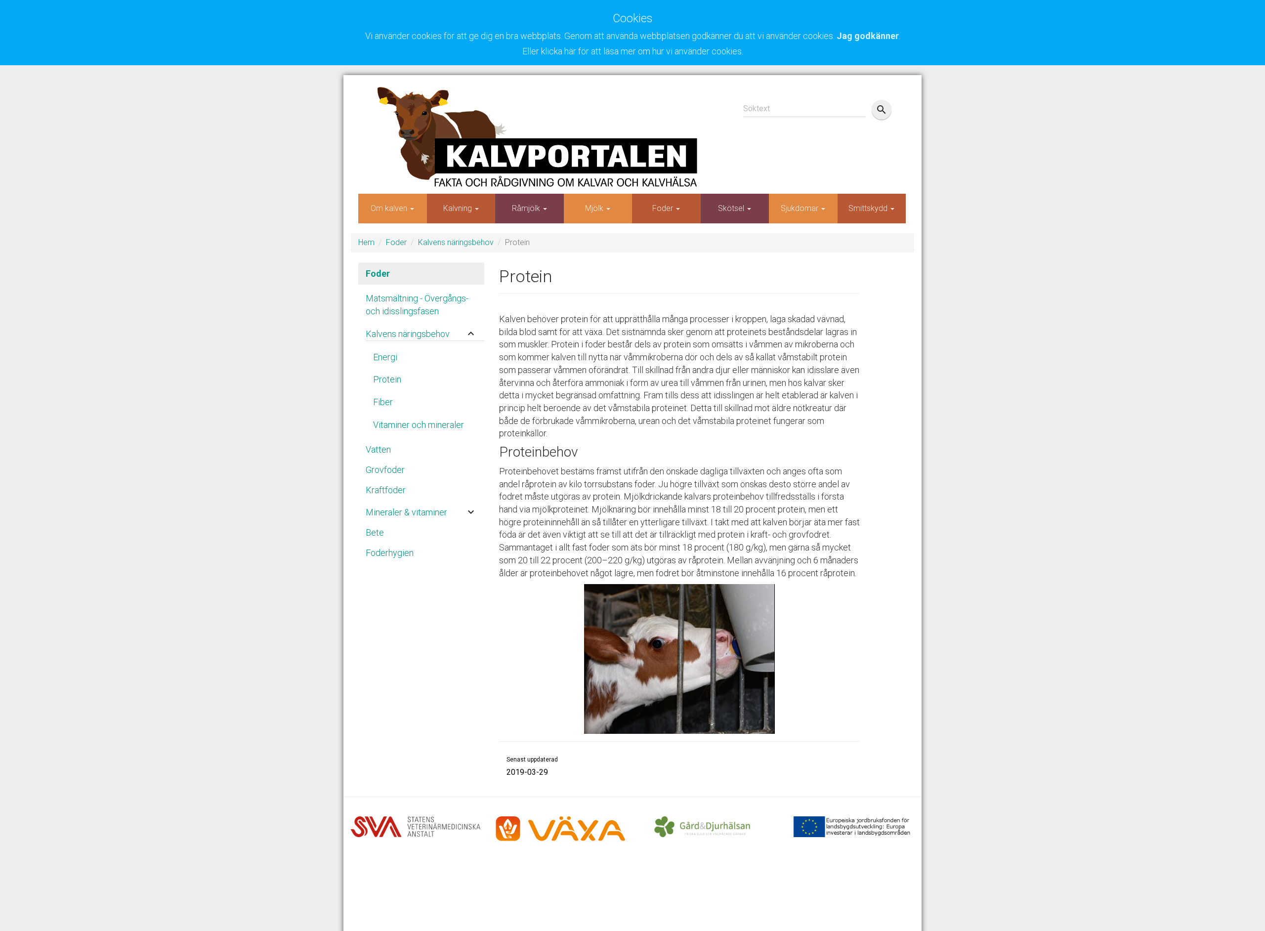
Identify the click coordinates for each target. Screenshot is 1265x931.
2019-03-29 (527, 772)
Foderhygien (390, 553)
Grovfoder (385, 470)
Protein (387, 379)
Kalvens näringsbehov (456, 242)
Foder (663, 208)
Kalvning (458, 208)
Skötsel (732, 208)
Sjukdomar (800, 208)
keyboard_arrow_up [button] (471, 333)
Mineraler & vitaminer (406, 512)
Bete (375, 532)
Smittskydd (868, 208)
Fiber (383, 402)
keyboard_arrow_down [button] (471, 512)
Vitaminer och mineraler (418, 425)
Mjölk (595, 208)
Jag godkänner (868, 36)
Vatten (378, 449)
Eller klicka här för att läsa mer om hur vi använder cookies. (632, 51)
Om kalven (390, 208)
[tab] (421, 331)
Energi (385, 357)
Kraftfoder (386, 490)
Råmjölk (527, 208)
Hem (366, 242)
